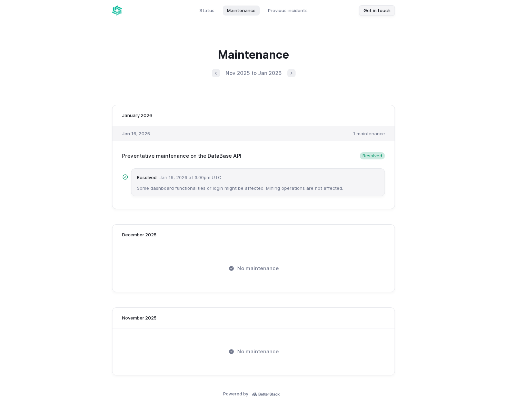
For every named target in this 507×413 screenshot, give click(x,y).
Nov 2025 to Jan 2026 (254, 73)
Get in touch (377, 10)
